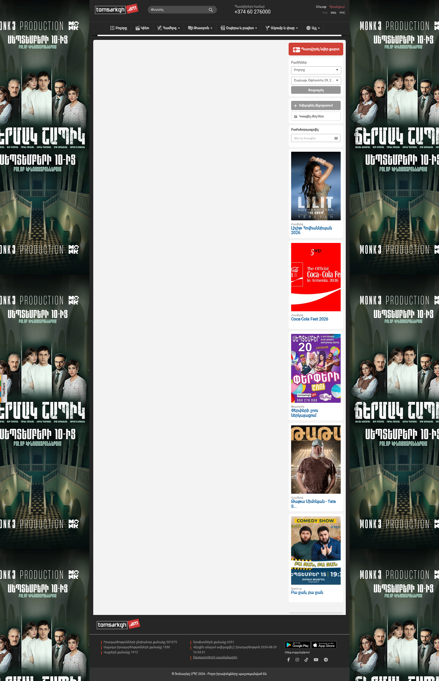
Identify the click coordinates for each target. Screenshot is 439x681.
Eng (333, 12)
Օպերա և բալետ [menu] (240, 28)
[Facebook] (288, 659)
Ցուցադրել (316, 90)
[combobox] (316, 70)
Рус (342, 12)
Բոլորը (121, 28)
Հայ (324, 12)
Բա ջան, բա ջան (307, 592)
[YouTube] (316, 659)
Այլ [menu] (314, 28)
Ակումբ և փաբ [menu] (283, 28)
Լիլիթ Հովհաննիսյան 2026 (311, 230)
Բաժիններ (299, 62)
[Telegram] (326, 659)
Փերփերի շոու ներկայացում (304, 413)
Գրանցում (336, 7)
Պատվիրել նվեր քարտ (319, 49)
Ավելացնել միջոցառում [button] (315, 105)
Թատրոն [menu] (202, 28)
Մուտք (321, 7)
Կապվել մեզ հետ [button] (311, 116)
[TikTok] (306, 659)
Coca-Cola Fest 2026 (309, 319)
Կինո (145, 28)
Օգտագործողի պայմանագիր (215, 657)
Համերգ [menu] (170, 28)
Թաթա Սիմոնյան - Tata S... (313, 504)
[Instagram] (297, 659)
